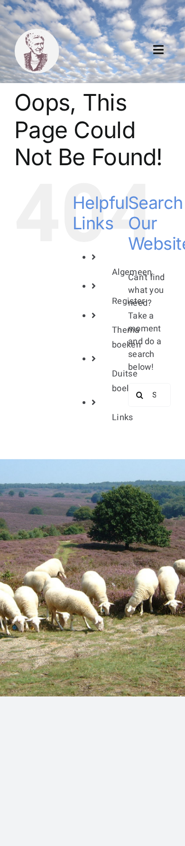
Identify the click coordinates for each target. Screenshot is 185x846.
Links (122, 417)
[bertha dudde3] (36, 32)
